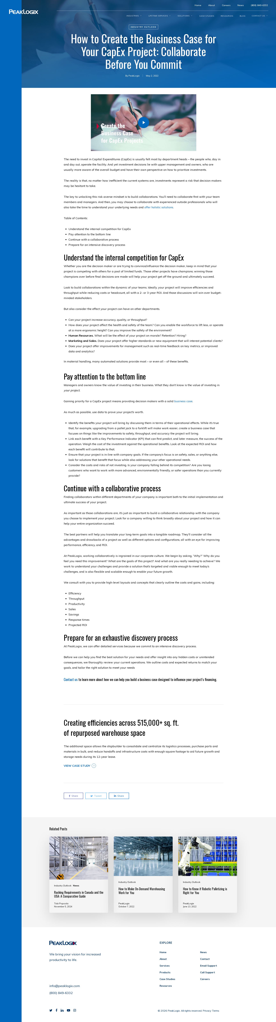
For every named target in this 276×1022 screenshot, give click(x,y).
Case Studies (167, 979)
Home (163, 952)
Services (165, 965)
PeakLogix (134, 75)
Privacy (207, 1010)
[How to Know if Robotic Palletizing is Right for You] (207, 875)
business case (183, 401)
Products (165, 972)
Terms (215, 1010)
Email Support (208, 965)
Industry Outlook (143, 27)
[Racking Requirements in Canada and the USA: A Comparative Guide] (78, 875)
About (163, 959)
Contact (205, 959)
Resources (166, 985)
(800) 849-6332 (61, 993)
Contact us (71, 679)
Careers (205, 979)
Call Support (207, 972)
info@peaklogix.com (64, 986)
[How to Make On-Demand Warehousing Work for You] (143, 875)
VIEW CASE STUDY (77, 765)
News (76, 885)
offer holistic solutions (158, 207)
